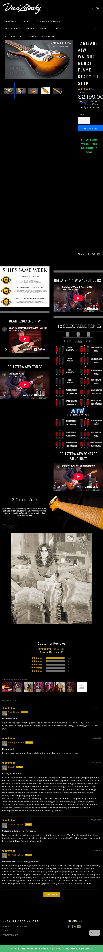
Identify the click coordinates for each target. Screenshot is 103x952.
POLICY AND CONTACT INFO (15, 926)
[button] (84, 89)
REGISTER (7, 930)
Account (97, 29)
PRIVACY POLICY (10, 935)
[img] (8, 708)
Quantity (81, 114)
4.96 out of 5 (58, 649)
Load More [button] (51, 894)
